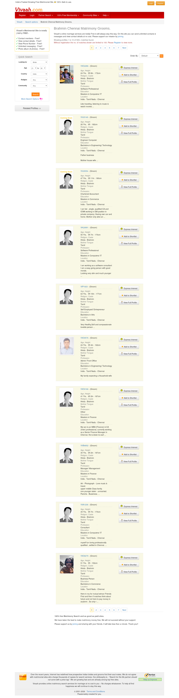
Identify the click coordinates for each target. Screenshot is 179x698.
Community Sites (90, 15)
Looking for (23, 62)
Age (25, 68)
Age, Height (85, 70)
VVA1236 (84, 504)
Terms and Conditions (96, 691)
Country (24, 74)
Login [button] (151, 3)
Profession (85, 86)
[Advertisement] (31, 163)
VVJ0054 (84, 171)
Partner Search (45, 15)
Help (105, 15)
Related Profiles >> (32, 108)
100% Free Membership (67, 15)
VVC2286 (84, 66)
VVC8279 (84, 555)
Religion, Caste (87, 75)
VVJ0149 (84, 117)
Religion (24, 79)
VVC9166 (84, 389)
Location (84, 96)
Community (22, 85)
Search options (31, 22)
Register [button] (160, 3)
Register (22, 15)
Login (32, 15)
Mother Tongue (87, 81)
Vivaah (19, 22)
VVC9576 (84, 337)
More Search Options (30, 99)
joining (120, 36)
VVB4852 (84, 445)
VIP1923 (84, 286)
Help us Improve (150, 679)
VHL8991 (84, 227)
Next (124, 47)
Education (85, 91)
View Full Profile (130, 82)
